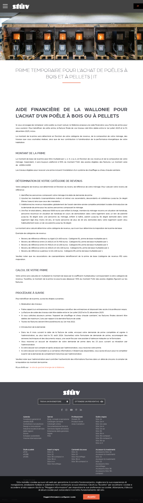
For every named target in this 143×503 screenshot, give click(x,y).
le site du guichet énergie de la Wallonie (47, 367)
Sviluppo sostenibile (31, 436)
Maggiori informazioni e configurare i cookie (59, 497)
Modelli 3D (76, 419)
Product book (77, 422)
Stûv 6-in (51, 462)
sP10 (25, 452)
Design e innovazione (31, 426)
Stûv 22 (50, 454)
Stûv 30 (99, 431)
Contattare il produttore (33, 424)
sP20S (25, 457)
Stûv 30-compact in (55, 457)
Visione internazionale (32, 438)
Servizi (50, 417)
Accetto (91, 497)
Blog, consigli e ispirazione (58, 419)
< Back (8, 19)
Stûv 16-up (100, 429)
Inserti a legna (53, 450)
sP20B (25, 454)
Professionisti (77, 417)
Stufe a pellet (28, 450)
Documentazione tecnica (57, 426)
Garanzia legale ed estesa (58, 429)
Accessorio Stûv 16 (103, 452)
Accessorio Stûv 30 (103, 469)
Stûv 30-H (100, 434)
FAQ (49, 436)
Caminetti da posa (79, 450)
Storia (25, 434)
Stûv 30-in (51, 459)
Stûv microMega (54, 464)
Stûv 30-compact (103, 436)
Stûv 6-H (99, 443)
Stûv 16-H (100, 422)
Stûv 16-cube (101, 424)
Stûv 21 (50, 452)
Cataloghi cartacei (55, 422)
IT (138, 6)
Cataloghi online (54, 424)
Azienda (26, 417)
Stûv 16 (99, 419)
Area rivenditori (78, 424)
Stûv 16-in (100, 426)
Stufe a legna (101, 417)
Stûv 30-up (100, 441)
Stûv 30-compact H (104, 438)
